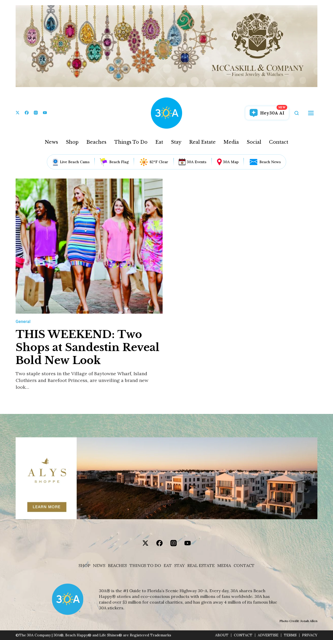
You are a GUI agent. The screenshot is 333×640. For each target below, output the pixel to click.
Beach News (270, 162)
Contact (278, 142)
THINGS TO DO (145, 565)
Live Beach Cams (74, 162)
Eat (159, 142)
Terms (290, 635)
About (221, 635)
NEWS (99, 565)
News (51, 142)
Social (254, 142)
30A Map (231, 162)
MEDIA (224, 565)
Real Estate (202, 142)
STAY (179, 565)
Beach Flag (119, 162)
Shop (72, 142)
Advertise (268, 635)
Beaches (96, 142)
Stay (176, 142)
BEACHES (117, 565)
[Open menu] (310, 113)
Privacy (309, 635)
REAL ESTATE (201, 565)
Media (231, 142)
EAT (168, 565)
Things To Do (131, 142)
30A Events (196, 162)
